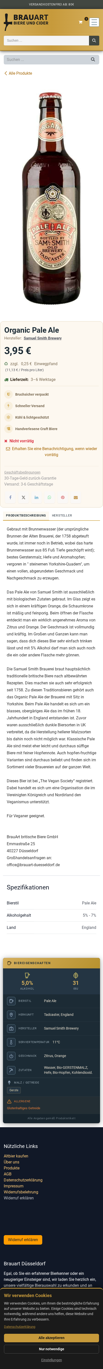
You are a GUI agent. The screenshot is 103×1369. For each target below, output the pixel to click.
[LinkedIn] (36, 497)
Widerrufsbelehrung (21, 1192)
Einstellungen (51, 1360)
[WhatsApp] (49, 497)
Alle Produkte (20, 73)
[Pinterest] (63, 497)
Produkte (12, 1168)
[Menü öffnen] (94, 22)
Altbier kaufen (16, 1156)
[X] (23, 497)
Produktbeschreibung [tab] (26, 515)
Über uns (11, 1162)
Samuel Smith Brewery (43, 338)
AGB (8, 1174)
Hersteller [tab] (62, 515)
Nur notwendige (51, 1349)
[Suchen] (94, 40)
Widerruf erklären (19, 1198)
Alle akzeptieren (51, 1338)
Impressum (14, 1186)
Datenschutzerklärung (23, 1180)
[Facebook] (10, 497)
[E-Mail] (75, 497)
